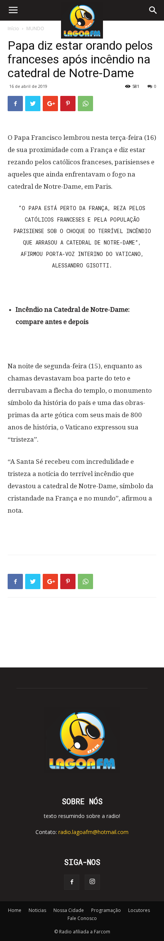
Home (14, 910)
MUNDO (35, 28)
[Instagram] (92, 882)
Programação (106, 910)
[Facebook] (71, 882)
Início (13, 28)
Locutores (139, 910)
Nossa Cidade (68, 910)
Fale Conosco (82, 918)
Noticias (37, 910)
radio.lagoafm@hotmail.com (93, 832)
